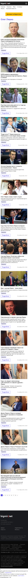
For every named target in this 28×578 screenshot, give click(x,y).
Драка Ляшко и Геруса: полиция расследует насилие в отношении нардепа (12, 414)
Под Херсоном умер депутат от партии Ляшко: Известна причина (13, 105)
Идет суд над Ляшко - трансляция (11, 288)
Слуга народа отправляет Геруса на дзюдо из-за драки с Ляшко (12, 348)
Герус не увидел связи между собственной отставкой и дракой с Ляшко (12, 382)
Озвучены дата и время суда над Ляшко (13, 317)
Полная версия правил (7, 566)
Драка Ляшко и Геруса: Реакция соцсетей (14, 447)
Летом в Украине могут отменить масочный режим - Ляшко (11, 167)
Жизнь (2, 8)
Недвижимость (19, 528)
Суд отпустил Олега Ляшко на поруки (12, 226)
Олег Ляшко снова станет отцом (11, 197)
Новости (3, 529)
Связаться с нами (5, 546)
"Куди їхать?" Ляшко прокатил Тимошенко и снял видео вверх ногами (13, 135)
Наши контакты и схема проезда (9, 544)
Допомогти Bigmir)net (14, 14)
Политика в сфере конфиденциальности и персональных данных (13, 549)
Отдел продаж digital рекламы (19, 552)
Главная (3, 7)
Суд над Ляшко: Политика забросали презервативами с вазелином (12, 257)
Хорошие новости (11, 8)
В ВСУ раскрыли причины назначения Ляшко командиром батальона (12, 40)
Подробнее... (8, 572)
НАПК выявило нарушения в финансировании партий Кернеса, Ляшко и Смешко (14, 75)
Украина (9, 7)
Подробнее (5, 53)
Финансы (17, 529)
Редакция (22, 544)
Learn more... (21, 575)
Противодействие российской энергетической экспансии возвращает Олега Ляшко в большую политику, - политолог (13, 478)
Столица (19, 7)
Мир (14, 7)
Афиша (2, 528)
